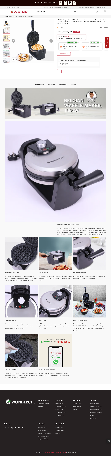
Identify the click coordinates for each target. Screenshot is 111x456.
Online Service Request (96, 406)
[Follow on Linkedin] (15, 427)
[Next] (51, 41)
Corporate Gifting (43, 439)
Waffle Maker (12, 16)
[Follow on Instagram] (12, 427)
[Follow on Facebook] (5, 427)
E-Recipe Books (77, 403)
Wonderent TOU (60, 415)
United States (59, 427)
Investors (40, 406)
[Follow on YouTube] (22, 427)
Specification (63, 84)
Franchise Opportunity (101, 7)
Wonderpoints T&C (61, 412)
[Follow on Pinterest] (19, 427)
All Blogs (75, 409)
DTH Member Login (43, 427)
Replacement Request (96, 412)
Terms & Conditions (61, 406)
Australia (58, 433)
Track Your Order (94, 403)
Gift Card (92, 415)
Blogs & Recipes (77, 406)
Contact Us (93, 418)
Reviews (73, 84)
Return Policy (59, 403)
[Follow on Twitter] (9, 427)
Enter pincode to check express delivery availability (72, 60)
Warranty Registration (90, 7)
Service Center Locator (44, 433)
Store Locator (42, 430)
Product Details (39, 84)
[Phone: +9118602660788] (17, 7)
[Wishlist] (101, 12)
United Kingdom (60, 430)
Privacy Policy (59, 409)
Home (6, 16)
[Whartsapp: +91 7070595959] (15, 7)
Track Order (81, 7)
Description (51, 84)
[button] (58, 28)
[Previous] (13, 41)
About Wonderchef (43, 403)
